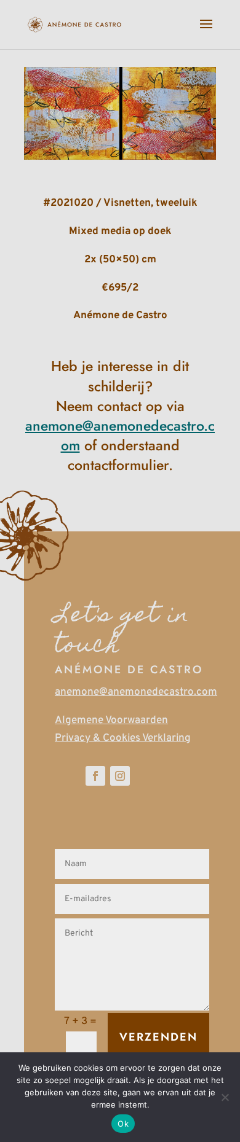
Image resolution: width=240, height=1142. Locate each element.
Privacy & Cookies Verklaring (123, 738)
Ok (123, 1123)
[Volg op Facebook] (95, 776)
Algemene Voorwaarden (111, 720)
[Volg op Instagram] (120, 776)
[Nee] (224, 1097)
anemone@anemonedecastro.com (136, 692)
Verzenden (158, 1037)
